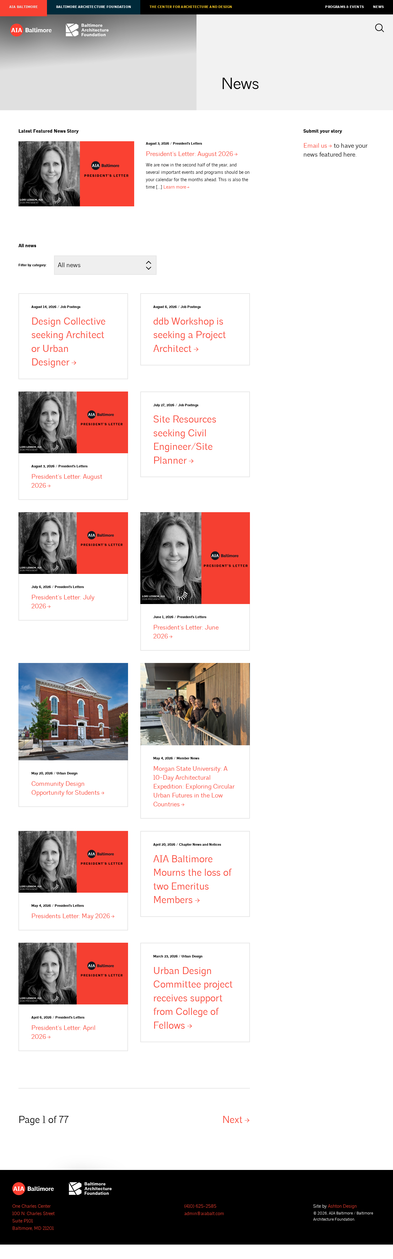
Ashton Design (342, 1206)
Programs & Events (344, 7)
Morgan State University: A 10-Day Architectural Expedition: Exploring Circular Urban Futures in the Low (194, 786)
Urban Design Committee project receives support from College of (193, 998)
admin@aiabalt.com (204, 1214)
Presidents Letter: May (70, 916)
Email (315, 146)
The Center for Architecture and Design (191, 7)
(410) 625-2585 (200, 1206)
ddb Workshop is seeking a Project (189, 335)
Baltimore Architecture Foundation (93, 7)
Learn (174, 187)
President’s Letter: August (189, 154)
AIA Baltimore (23, 7)
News (378, 7)
